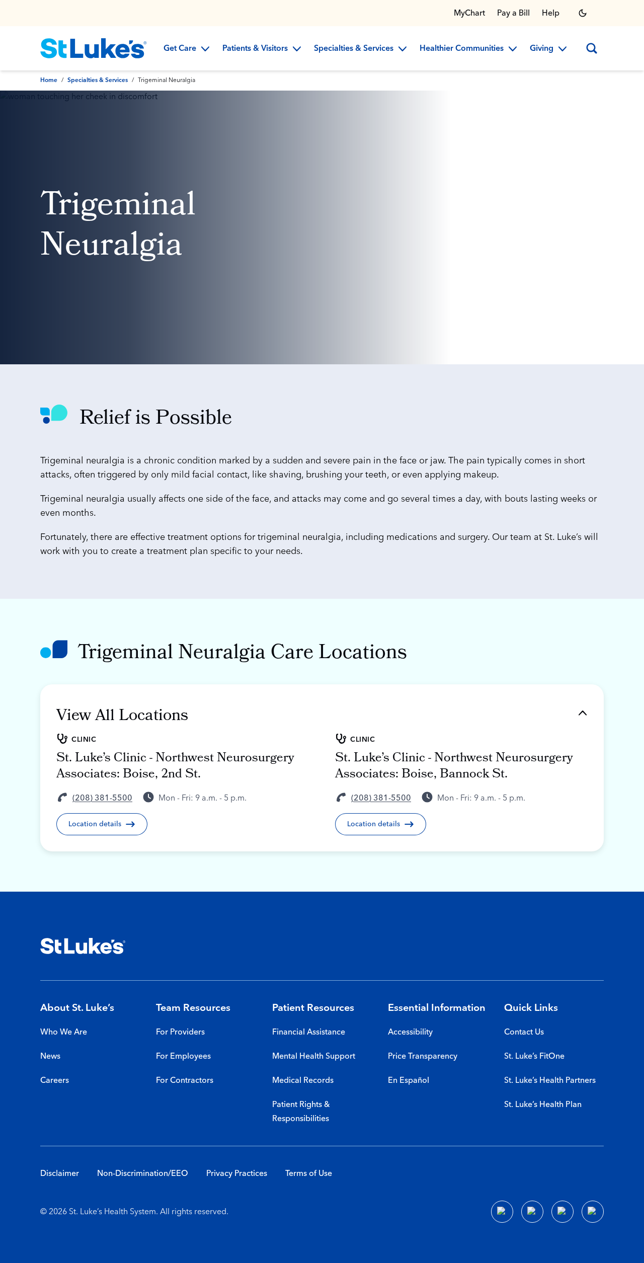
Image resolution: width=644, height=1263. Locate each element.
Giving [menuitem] (541, 49)
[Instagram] (593, 1212)
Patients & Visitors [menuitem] (255, 49)
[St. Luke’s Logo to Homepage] (93, 48)
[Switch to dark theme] (583, 13)
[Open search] (592, 48)
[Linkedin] (532, 1212)
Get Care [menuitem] (180, 49)
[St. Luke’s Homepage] (83, 946)
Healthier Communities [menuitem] (462, 49)
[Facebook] (502, 1212)
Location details (94, 824)
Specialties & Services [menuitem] (353, 49)
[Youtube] (562, 1212)
